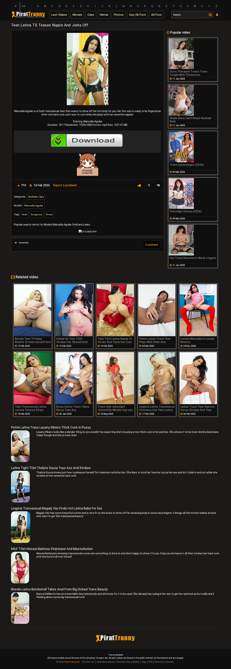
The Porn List (88, 662)
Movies (77, 14)
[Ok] (139, 185)
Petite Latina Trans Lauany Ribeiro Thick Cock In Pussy (51, 427)
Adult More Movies (106, 662)
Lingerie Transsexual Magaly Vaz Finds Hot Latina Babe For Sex (56, 508)
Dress (49, 214)
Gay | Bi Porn (137, 14)
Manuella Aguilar (33, 205)
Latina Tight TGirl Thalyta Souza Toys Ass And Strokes (51, 468)
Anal (24, 214)
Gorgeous (36, 214)
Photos (119, 14)
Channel (158, 662)
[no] (158, 185)
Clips (91, 14)
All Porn (156, 14)
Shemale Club (123, 662)
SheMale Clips (36, 196)
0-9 (23, 6)
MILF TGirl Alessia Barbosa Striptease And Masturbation (52, 549)
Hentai (104, 14)
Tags (144, 662)
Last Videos (59, 14)
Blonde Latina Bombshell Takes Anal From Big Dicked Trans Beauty (59, 589)
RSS (150, 662)
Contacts (169, 662)
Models (135, 662)
